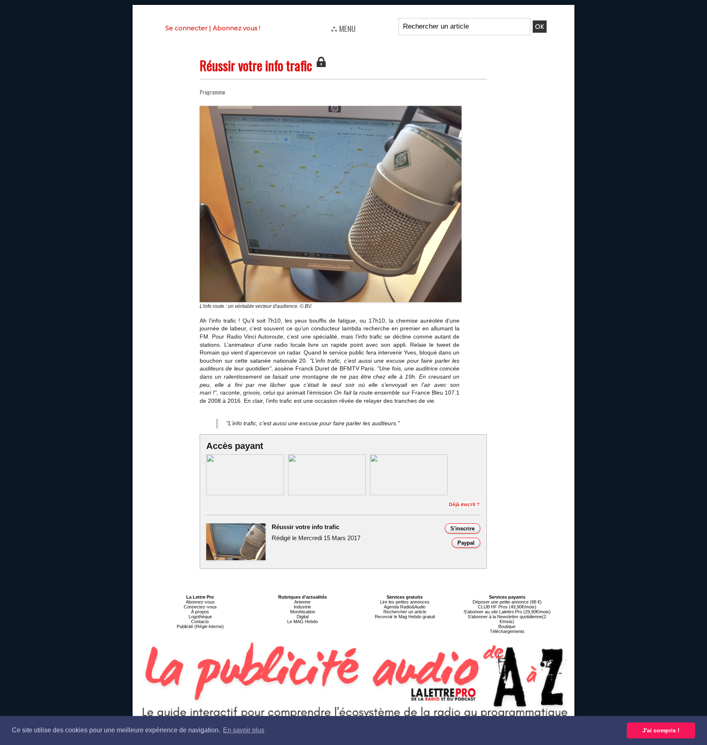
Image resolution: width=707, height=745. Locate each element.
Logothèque (200, 616)
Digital (302, 616)
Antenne (302, 601)
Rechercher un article (404, 611)
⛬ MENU (343, 28)
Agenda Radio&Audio (405, 606)
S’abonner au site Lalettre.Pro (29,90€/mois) (507, 611)
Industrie (302, 606)
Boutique (507, 626)
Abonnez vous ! (236, 28)
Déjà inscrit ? (464, 504)
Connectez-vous (200, 606)
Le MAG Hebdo (302, 621)
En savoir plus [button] (243, 730)
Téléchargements (507, 631)
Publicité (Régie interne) (200, 626)
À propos (200, 611)
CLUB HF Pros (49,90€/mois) (507, 606)
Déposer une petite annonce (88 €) (507, 601)
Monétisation (302, 611)
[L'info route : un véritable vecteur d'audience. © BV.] (331, 108)
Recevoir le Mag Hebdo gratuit (405, 616)
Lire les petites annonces (405, 601)
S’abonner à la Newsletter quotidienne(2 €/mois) (507, 619)
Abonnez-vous (200, 601)
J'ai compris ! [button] (661, 730)
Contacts (200, 621)
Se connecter (186, 28)
